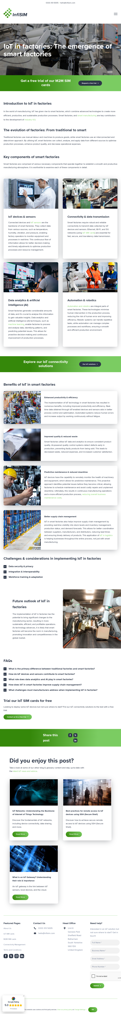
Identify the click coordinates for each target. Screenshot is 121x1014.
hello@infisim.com (67, 3)
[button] (60, 566)
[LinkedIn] (75, 740)
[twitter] (11, 956)
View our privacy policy (64, 1010)
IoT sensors (36, 222)
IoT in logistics (106, 535)
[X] (75, 735)
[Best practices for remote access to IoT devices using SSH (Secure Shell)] (87, 792)
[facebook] (6, 956)
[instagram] (16, 956)
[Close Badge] (24, 996)
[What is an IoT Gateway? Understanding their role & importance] (34, 859)
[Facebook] (70, 735)
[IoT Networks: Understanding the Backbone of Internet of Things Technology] (34, 792)
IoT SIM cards (88, 232)
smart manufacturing (87, 115)
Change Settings (80, 1010)
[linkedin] (22, 956)
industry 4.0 (30, 119)
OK (93, 1010)
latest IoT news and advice (25, 771)
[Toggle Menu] (115, 14)
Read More (20, 834)
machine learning (16, 324)
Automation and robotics (78, 306)
